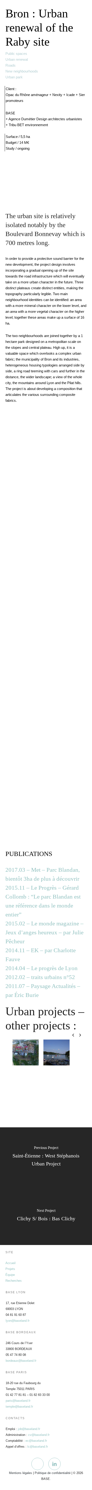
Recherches (13, 1280)
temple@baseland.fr (19, 1406)
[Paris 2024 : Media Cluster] (56, 1078)
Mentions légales (20, 1473)
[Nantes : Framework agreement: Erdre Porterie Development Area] (56, 1053)
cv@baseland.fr (39, 1435)
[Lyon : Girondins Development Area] (26, 1078)
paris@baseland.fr (18, 1400)
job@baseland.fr (29, 1429)
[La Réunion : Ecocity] (26, 1105)
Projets (10, 1269)
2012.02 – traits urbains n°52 (40, 977)
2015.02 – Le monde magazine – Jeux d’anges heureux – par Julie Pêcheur (44, 932)
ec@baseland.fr (36, 1440)
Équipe (10, 1275)
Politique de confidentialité (53, 1473)
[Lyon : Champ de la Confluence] (26, 1053)
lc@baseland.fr (37, 1446)
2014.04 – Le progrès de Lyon (41, 968)
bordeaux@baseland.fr (21, 1360)
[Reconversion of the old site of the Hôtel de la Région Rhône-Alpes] (56, 1105)
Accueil (10, 1263)
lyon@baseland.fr (17, 1320)
